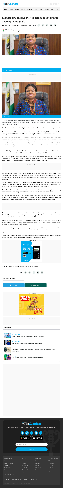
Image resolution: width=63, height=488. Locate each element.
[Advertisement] (31, 390)
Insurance (38, 467)
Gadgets (51, 467)
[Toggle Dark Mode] (53, 4)
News (5, 9)
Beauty (24, 463)
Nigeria (24, 472)
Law (49, 470)
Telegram (15, 285)
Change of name (53, 472)
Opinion (47, 9)
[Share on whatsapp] (46, 25)
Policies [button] (25, 479)
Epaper (11, 9)
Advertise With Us (16, 479)
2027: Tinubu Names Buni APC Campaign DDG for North (27, 357)
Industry (37, 465)
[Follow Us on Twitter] (27, 433)
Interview (51, 463)
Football (37, 463)
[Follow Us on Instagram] (31, 433)
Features (38, 458)
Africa (6, 470)
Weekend (51, 461)
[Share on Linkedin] (55, 25)
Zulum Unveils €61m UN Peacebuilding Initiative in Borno (28, 336)
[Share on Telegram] (51, 25)
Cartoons (24, 467)
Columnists (25, 470)
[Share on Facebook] (38, 25)
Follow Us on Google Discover (12, 30)
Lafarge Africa (10, 266)
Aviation (6, 461)
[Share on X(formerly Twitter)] (42, 25)
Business (29, 9)
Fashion (37, 461)
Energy (6, 465)
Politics (23, 9)
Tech (52, 9)
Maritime (38, 470)
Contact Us (34, 479)
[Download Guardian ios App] (37, 438)
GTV (58, 9)
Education (25, 465)
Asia (5, 472)
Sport (36, 9)
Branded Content (9, 474)
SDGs (36, 266)
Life (41, 9)
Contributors (8, 458)
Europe (24, 461)
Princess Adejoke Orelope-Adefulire (24, 266)
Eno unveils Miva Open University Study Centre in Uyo (27, 343)
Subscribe (31, 449)
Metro (17, 9)
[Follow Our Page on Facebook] (22, 433)
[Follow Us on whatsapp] (40, 433)
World (37, 472)
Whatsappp (36, 285)
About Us (6, 479)
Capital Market (8, 463)
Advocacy (7, 467)
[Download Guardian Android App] (25, 438)
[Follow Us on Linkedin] (36, 433)
